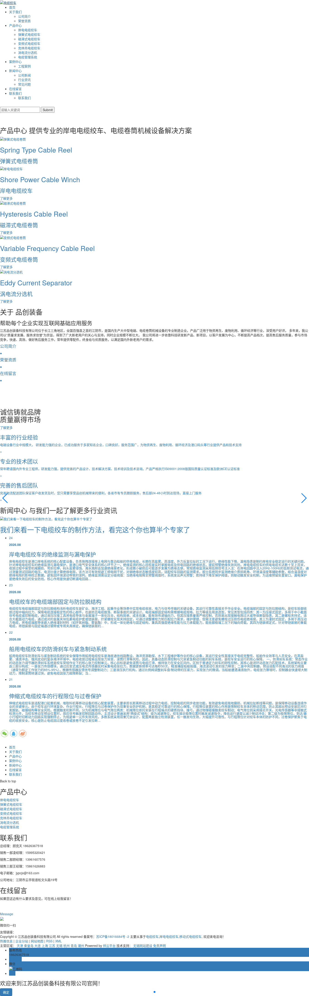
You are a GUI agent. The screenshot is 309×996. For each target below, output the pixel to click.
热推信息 (6, 941)
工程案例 (24, 66)
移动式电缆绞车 (190, 936)
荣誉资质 (24, 21)
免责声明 (159, 945)
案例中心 (15, 61)
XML (58, 941)
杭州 (66, 945)
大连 (37, 945)
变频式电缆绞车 (29, 43)
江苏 (52, 945)
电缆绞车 (152, 936)
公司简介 (24, 16)
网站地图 (37, 941)
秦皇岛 (28, 945)
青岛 (74, 945)
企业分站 (21, 941)
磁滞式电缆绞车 (29, 39)
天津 (20, 945)
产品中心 (15, 25)
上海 (45, 945)
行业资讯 (24, 79)
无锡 (59, 945)
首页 (12, 7)
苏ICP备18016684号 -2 (112, 936)
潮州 (81, 945)
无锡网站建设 (142, 945)
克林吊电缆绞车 (29, 48)
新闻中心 (15, 70)
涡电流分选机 (27, 52)
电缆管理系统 (27, 57)
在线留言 (15, 88)
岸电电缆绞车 (27, 30)
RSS (49, 941)
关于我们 (15, 12)
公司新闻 (24, 75)
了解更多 (7, 427)
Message (7, 914)
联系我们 (15, 93)
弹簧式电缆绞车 (29, 34)
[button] (5, 498)
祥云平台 (109, 945)
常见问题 (24, 84)
